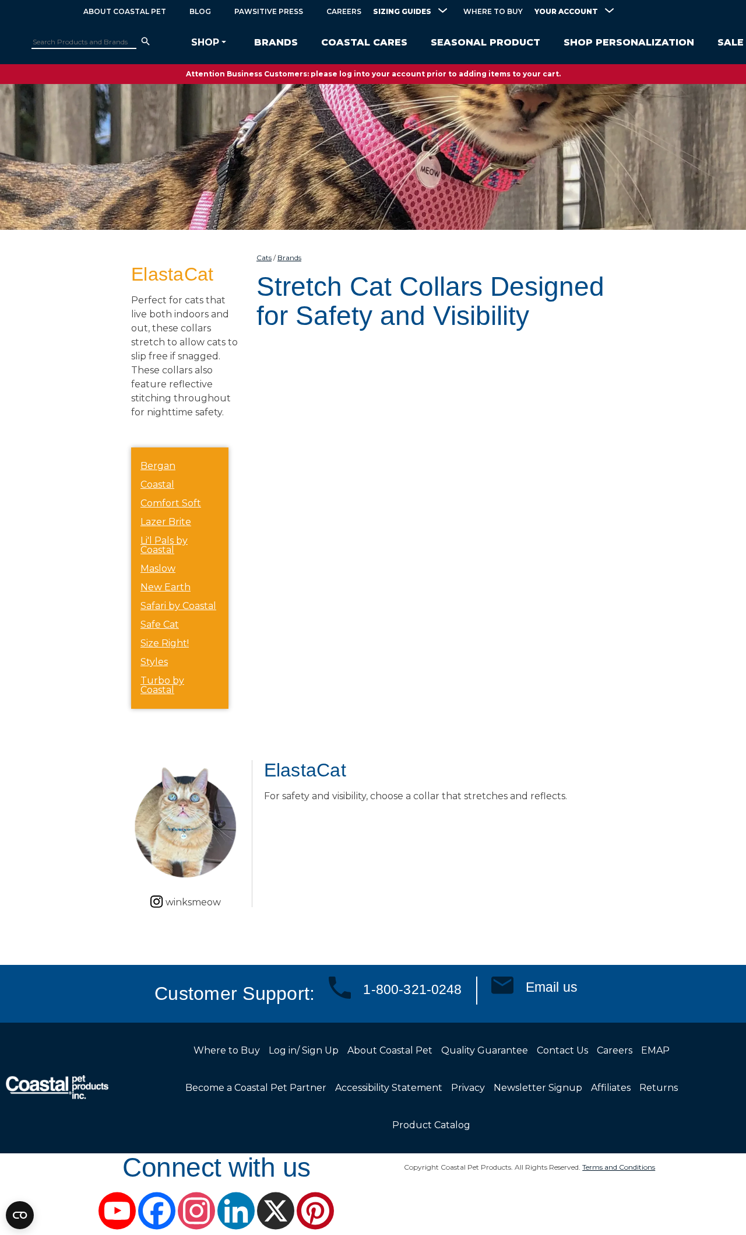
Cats (264, 257)
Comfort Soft (170, 503)
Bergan (157, 465)
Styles (154, 661)
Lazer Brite (165, 521)
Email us (552, 987)
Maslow (157, 568)
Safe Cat (159, 624)
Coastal (157, 484)
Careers (343, 11)
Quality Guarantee (484, 1050)
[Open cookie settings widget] (20, 1215)
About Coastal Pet (124, 11)
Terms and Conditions (618, 1167)
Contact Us (562, 1050)
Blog (200, 11)
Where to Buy (493, 11)
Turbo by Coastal (162, 685)
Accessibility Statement (388, 1087)
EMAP (655, 1050)
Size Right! (164, 643)
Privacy (468, 1087)
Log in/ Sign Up (304, 1050)
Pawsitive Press (268, 11)
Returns (658, 1087)
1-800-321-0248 (412, 989)
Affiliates (611, 1087)
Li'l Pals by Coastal (164, 545)
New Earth (165, 587)
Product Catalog (431, 1125)
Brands (289, 257)
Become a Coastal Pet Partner (255, 1087)
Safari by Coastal (178, 605)
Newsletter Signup (538, 1087)
